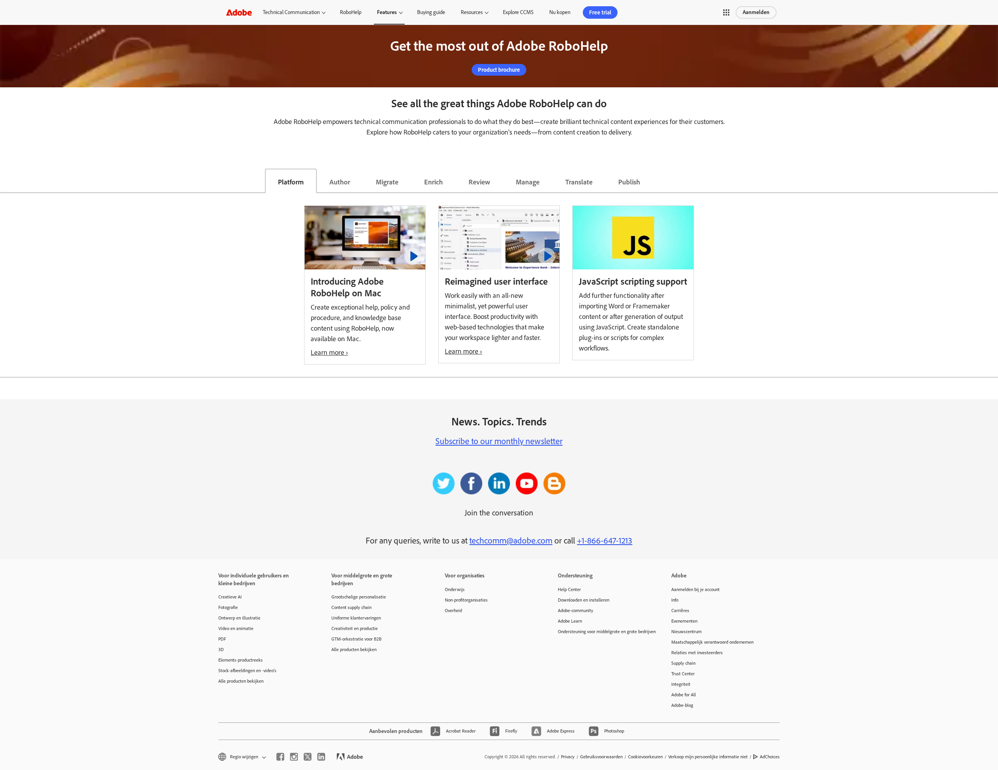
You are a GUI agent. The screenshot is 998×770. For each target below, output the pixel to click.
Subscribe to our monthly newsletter (499, 441)
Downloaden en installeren (583, 600)
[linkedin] (321, 757)
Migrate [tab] (387, 182)
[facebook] (280, 757)
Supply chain (683, 663)
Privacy (568, 756)
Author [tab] (339, 182)
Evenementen (684, 621)
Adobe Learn (570, 621)
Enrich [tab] (433, 182)
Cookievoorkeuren (645, 756)
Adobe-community (575, 610)
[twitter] (307, 757)
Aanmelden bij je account (695, 589)
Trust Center (683, 673)
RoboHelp (350, 12)
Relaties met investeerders (697, 652)
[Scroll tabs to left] (6, 181)
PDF (222, 639)
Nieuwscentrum (686, 631)
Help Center (569, 589)
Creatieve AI (230, 597)
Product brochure (499, 69)
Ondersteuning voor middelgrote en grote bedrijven (603, 631)
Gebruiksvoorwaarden (601, 756)
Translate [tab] (579, 182)
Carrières (680, 610)
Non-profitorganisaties (466, 600)
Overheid (453, 610)
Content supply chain (351, 607)
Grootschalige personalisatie (358, 597)
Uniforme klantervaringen (356, 618)
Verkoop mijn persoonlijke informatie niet (708, 756)
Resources (472, 12)
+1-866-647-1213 (604, 540)
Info (674, 600)
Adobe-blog (682, 705)
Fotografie (228, 607)
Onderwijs (455, 589)
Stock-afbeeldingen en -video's (247, 670)
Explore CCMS (518, 12)
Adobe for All (683, 694)
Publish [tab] (629, 182)
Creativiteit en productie (354, 628)
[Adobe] (239, 12)
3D (221, 649)
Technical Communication (291, 12)
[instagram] (294, 757)
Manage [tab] (528, 182)
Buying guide (431, 12)
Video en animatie (235, 628)
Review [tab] (479, 182)
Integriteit (680, 684)
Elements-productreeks (240, 660)
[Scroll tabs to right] (992, 181)
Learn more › (329, 352)
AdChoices (770, 756)
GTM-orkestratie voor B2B (356, 639)
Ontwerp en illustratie (239, 618)
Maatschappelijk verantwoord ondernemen (712, 642)
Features (387, 12)
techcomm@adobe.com (510, 540)
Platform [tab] (291, 182)
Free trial (600, 12)
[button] (726, 12)
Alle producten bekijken (241, 681)
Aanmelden (756, 12)
